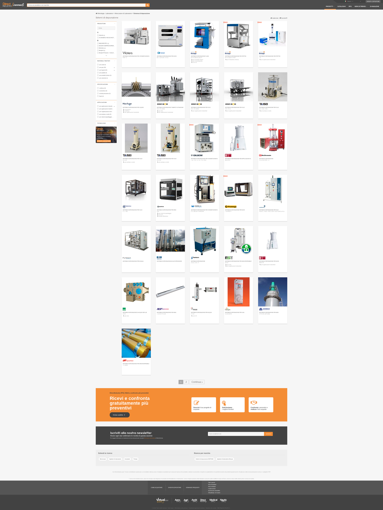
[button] (106, 23)
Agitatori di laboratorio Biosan (225, 459)
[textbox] (86, 5)
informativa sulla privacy (149, 438)
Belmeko (102, 48)
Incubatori (127, 459)
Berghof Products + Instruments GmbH (107, 53)
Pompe (135, 459)
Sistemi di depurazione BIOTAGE (204, 459)
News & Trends (360, 6)
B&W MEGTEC (104, 43)
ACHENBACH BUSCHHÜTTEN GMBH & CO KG (107, 37)
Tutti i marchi (211, 482)
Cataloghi (341, 6)
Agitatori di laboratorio (115, 459)
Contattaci (136, 24)
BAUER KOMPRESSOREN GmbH (107, 46)
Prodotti (329, 6)
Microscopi (103, 459)
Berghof (102, 50)
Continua (197, 382)
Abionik (102, 35)
